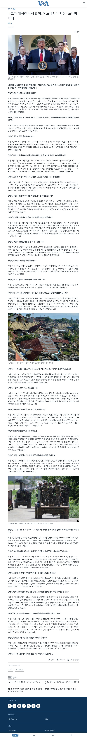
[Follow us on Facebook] (10, 706)
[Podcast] (33, 706)
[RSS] (29, 706)
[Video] (34, 735)
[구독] (38, 706)
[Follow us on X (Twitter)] (14, 706)
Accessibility (12, 730)
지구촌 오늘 (11, 9)
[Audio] (53, 735)
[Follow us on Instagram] (24, 706)
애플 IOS (46, 719)
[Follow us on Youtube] (19, 706)
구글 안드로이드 (12, 719)
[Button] (76, 32)
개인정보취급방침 (49, 730)
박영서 (10, 23)
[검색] (71, 735)
